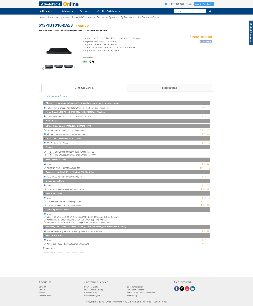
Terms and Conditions (135, 290)
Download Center (91, 287)
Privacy (42, 293)
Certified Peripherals (108, 11)
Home (42, 17)
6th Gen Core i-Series (148, 17)
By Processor (127, 17)
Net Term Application (134, 287)
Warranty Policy (90, 293)
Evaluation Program (92, 296)
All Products (46, 11)
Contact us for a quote (201, 36)
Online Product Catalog (93, 290)
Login (189, 4)
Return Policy (131, 296)
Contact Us (43, 287)
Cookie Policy (160, 301)
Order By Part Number (204, 4)
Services (84, 11)
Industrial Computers (82, 17)
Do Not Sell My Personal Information (140, 293)
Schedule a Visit (45, 296)
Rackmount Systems (58, 17)
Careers (42, 290)
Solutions (66, 11)
